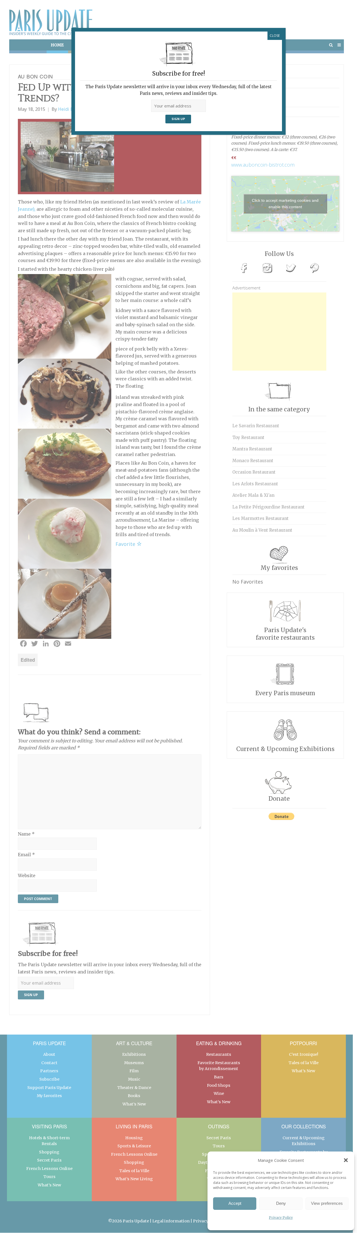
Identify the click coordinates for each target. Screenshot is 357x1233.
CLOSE (275, 35)
